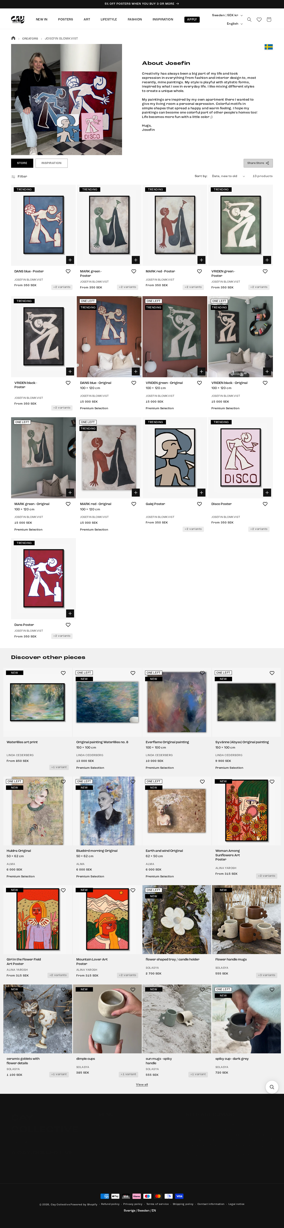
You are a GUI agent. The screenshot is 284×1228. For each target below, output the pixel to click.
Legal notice (237, 1204)
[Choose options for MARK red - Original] (136, 493)
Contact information (211, 1204)
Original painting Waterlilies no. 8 (102, 742)
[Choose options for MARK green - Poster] (136, 260)
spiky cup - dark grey (232, 1059)
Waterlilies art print (22, 742)
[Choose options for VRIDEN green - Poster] (267, 260)
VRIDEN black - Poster (25, 385)
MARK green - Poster (91, 274)
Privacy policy (132, 1204)
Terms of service (157, 1204)
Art (87, 19)
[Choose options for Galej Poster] (201, 493)
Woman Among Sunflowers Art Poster (227, 856)
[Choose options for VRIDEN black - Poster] (70, 371)
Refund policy (110, 1204)
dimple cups (85, 1059)
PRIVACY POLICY (112, 1152)
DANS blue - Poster (29, 271)
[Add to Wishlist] (68, 271)
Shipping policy (183, 1204)
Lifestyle (109, 19)
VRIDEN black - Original (229, 383)
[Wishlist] (259, 19)
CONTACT (106, 1144)
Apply (192, 19)
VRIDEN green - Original (164, 383)
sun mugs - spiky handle (159, 1061)
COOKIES (106, 1160)
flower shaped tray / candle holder (172, 960)
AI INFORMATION (112, 1168)
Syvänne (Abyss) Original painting (242, 742)
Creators (30, 38)
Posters (65, 19)
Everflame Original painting (167, 742)
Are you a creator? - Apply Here (218, 1150)
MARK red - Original (95, 504)
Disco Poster (221, 504)
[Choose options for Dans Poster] (70, 613)
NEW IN (42, 19)
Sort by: (201, 176)
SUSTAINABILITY (112, 1129)
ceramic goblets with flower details (23, 1061)
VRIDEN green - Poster (223, 274)
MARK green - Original (31, 504)
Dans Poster (24, 625)
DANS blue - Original (95, 383)
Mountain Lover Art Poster (92, 962)
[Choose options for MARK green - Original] (70, 493)
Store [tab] (22, 163)
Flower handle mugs (231, 960)
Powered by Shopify (84, 1205)
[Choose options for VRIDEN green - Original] (201, 371)
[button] (249, 19)
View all (142, 1084)
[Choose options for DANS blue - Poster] (70, 260)
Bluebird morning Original (96, 851)
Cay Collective (60, 1205)
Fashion (135, 19)
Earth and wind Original (164, 851)
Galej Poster (155, 504)
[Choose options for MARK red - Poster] (201, 260)
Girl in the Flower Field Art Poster (24, 962)
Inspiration (163, 19)
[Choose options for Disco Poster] (267, 493)
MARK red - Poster (160, 271)
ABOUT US (107, 1121)
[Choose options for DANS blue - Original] (136, 371)
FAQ (102, 1136)
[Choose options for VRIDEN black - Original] (267, 371)
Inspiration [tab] (51, 163)
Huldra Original (19, 851)
